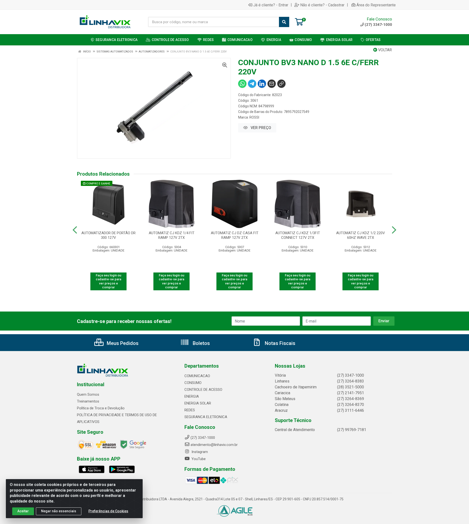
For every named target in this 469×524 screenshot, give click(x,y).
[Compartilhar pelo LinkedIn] (262, 84)
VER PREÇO (260, 127)
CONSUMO (193, 383)
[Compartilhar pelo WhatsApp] (242, 84)
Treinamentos (88, 401)
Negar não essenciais (58, 511)
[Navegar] (75, 230)
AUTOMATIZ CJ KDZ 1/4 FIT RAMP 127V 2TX (171, 235)
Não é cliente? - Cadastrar (322, 5)
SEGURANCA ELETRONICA (205, 417)
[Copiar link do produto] (281, 84)
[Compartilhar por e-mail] (271, 84)
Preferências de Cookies (108, 511)
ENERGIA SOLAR (197, 403)
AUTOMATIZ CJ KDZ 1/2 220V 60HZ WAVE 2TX (360, 235)
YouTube (198, 459)
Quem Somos (88, 394)
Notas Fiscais (279, 343)
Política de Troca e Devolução (101, 408)
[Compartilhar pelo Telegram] (252, 84)
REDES (189, 410)
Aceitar (23, 511)
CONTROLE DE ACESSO (203, 389)
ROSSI (254, 117)
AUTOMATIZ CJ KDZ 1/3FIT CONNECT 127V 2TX (297, 235)
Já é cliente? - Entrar (270, 5)
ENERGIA (191, 396)
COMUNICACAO (197, 376)
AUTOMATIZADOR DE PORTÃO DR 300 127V (108, 235)
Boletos (201, 343)
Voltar (384, 50)
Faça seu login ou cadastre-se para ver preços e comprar (108, 281)
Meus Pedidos (122, 343)
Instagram (199, 452)
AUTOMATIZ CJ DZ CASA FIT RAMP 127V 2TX (234, 235)
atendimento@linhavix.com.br (214, 445)
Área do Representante (376, 5)
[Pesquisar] (284, 22)
